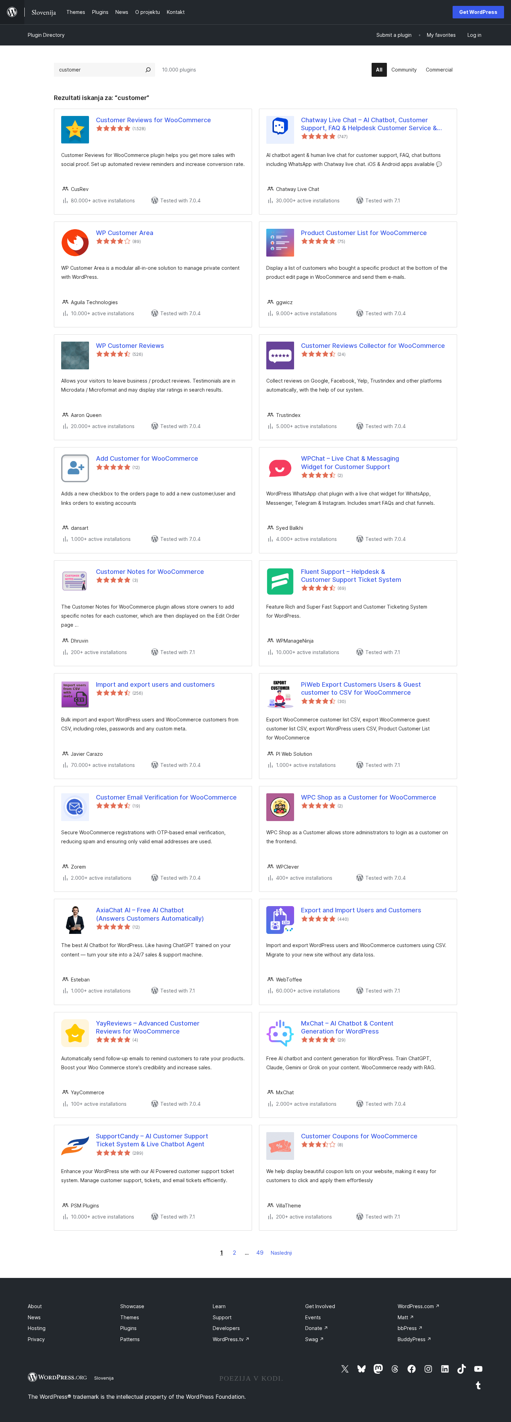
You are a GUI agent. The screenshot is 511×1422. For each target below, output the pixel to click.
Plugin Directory (46, 35)
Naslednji (281, 1253)
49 (259, 1252)
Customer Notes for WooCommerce (150, 571)
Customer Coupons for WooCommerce (359, 1136)
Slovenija (104, 1378)
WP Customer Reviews (130, 345)
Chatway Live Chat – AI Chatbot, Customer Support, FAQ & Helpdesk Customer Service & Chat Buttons (369, 124)
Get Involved (320, 1306)
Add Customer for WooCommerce (147, 458)
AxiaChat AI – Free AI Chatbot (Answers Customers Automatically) (150, 914)
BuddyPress (414, 1339)
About (35, 1306)
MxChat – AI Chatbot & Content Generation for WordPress (347, 1027)
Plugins (128, 1328)
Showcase (132, 1306)
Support (222, 1317)
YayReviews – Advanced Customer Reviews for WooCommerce (148, 1027)
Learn (219, 1306)
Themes (129, 1317)
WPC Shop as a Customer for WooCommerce (368, 797)
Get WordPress (478, 12)
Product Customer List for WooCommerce (364, 232)
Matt (406, 1317)
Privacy (36, 1339)
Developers (226, 1328)
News (34, 1317)
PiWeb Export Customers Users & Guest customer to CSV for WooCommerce (361, 688)
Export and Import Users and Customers (361, 910)
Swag (314, 1339)
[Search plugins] (148, 70)
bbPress (410, 1328)
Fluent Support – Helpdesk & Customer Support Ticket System (351, 575)
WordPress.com (419, 1306)
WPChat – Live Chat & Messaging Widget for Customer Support (350, 462)
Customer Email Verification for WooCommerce (166, 797)
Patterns (130, 1339)
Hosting (37, 1328)
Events (313, 1317)
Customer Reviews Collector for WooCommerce (373, 345)
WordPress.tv (231, 1339)
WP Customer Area (124, 232)
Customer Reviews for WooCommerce (153, 120)
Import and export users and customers (155, 684)
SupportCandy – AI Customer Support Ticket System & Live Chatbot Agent (152, 1140)
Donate (316, 1328)
